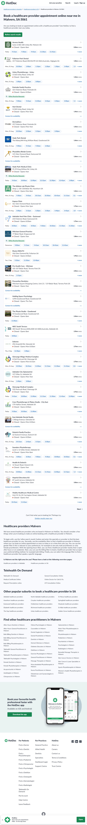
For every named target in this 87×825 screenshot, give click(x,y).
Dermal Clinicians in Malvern (40, 643)
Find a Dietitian (24, 772)
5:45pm (66, 211)
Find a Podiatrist (25, 760)
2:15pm (18, 275)
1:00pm (28, 66)
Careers (55, 749)
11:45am (52, 52)
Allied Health (40, 749)
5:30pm (47, 211)
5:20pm (38, 211)
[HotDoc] (9, 3)
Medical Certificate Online (12, 579)
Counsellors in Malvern (38, 628)
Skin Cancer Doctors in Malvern (68, 658)
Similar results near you (43, 518)
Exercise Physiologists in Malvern (41, 654)
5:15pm (28, 211)
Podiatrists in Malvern (65, 638)
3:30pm (57, 131)
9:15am (14, 52)
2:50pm (28, 131)
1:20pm (47, 66)
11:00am (38, 101)
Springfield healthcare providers (68, 600)
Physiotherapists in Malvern (67, 634)
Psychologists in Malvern (66, 645)
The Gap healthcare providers (13, 611)
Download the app (20, 714)
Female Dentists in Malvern (12, 662)
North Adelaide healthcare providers (42, 597)
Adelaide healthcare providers (13, 597)
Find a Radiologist (25, 785)
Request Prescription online (13, 583)
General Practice (41, 745)
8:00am (14, 336)
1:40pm (66, 66)
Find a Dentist (24, 749)
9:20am (43, 226)
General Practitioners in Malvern (41, 657)
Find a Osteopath (25, 777)
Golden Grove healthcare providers (69, 611)
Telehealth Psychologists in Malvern (15, 658)
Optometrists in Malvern (66, 625)
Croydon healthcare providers (40, 600)
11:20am (72, 226)
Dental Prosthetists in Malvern (41, 636)
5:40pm (57, 211)
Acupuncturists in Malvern (12, 669)
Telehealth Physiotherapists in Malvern (16, 655)
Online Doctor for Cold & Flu (54, 579)
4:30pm (57, 101)
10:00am (24, 180)
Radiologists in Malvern (65, 648)
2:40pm (18, 381)
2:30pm (28, 81)
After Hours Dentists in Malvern (14, 625)
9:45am (33, 52)
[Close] (2, 819)
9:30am (23, 52)
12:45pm (62, 180)
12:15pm (43, 180)
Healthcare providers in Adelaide (14, 563)
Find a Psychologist (26, 768)
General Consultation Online (54, 576)
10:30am (19, 66)
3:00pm (38, 81)
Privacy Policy (57, 762)
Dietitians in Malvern (38, 650)
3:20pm (47, 131)
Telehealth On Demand (11, 576)
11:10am (62, 226)
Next (79, 509)
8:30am (14, 226)
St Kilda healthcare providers (67, 607)
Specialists (39, 758)
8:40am (23, 226)
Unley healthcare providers (39, 611)
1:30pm (57, 66)
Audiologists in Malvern (11, 673)
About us (55, 745)
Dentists (38, 753)
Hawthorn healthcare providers (14, 600)
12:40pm (36, 260)
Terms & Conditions (59, 758)
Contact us (56, 753)
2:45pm (28, 442)
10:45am (57, 195)
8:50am (33, 226)
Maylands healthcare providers (68, 604)
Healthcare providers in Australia (13, 9)
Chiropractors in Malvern (12, 676)
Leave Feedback (24, 804)
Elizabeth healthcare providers (13, 607)
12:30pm (52, 180)
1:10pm (38, 66)
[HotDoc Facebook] (73, 741)
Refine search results (13, 35)
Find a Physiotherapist (24, 755)
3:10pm (38, 131)
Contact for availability (12, 116)
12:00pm (33, 180)
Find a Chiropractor (26, 764)
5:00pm (66, 101)
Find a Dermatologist (26, 781)
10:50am (19, 131)
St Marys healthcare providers (68, 597)
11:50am (27, 260)
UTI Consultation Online (52, 583)
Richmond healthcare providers (41, 607)
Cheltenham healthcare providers (41, 604)
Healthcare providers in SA (31, 9)
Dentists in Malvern (37, 639)
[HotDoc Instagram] (80, 741)
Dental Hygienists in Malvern (40, 632)
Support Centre (41, 766)
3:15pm (38, 442)
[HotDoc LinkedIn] (77, 741)
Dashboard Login (41, 762)
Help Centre (23, 800)
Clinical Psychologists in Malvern (41, 625)
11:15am (67, 195)
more (79, 52)
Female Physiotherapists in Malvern (15, 666)
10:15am (38, 195)
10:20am (52, 226)
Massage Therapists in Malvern (41, 661)
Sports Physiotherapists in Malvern (69, 667)
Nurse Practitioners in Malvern (41, 670)
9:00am (18, 101)
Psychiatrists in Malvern (66, 641)
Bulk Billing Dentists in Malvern (14, 634)
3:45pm (47, 101)
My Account (23, 796)
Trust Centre (56, 766)
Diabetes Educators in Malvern (41, 646)
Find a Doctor (24, 745)
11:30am (43, 52)
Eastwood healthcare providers (14, 604)
